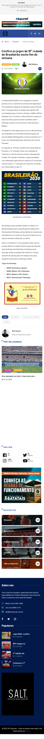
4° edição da (18, 653)
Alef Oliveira (33, 64)
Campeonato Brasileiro (31, 317)
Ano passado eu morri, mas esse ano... (19, 376)
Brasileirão (15, 317)
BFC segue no (19, 643)
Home (7, 42)
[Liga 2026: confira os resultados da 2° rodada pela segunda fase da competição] (6, 635)
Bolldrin (28, 731)
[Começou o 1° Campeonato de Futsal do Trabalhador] (6, 664)
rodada (6, 322)
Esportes (16, 42)
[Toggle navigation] (5, 33)
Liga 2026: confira (21, 634)
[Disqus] (22, 414)
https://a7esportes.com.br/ (21, 335)
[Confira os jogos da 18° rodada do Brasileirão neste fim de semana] (31, 34)
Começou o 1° (19, 663)
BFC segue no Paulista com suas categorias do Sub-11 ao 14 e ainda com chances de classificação (22, 6)
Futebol (15, 64)
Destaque (8, 370)
